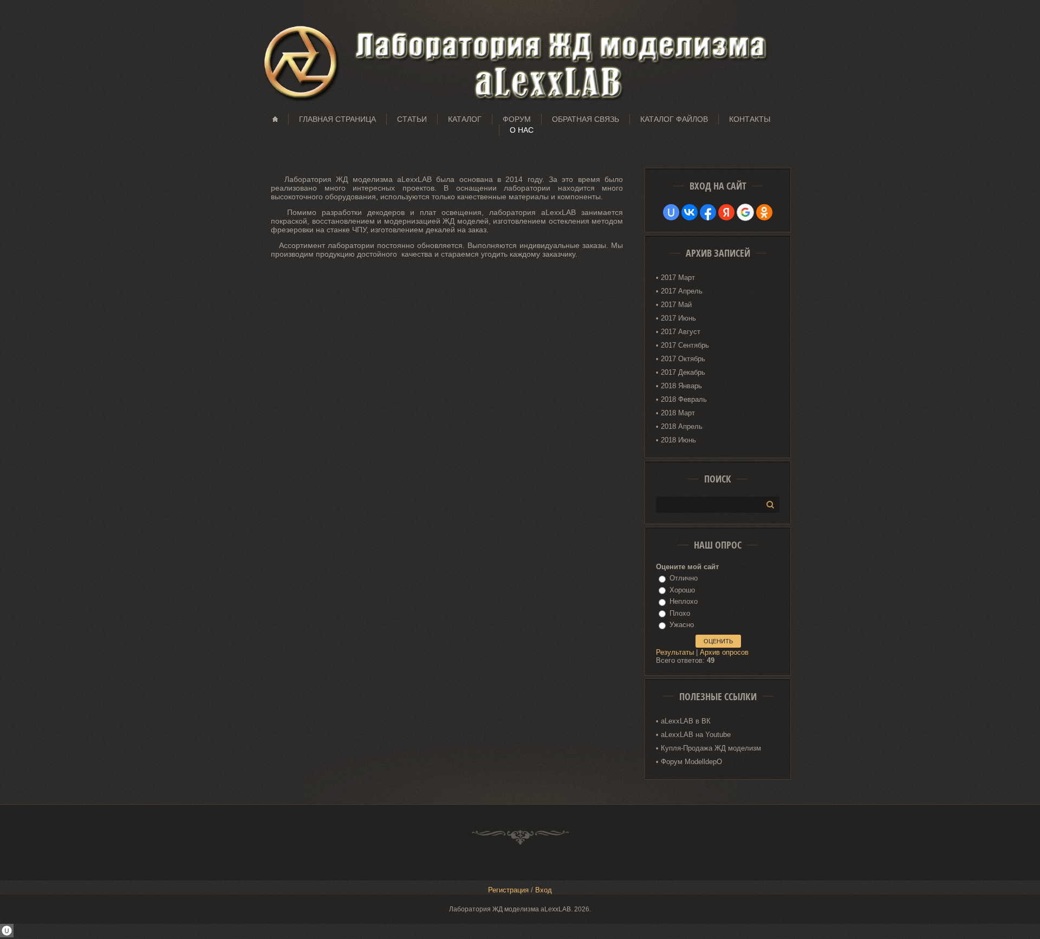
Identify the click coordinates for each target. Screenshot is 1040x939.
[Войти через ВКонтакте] (689, 212)
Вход (543, 890)
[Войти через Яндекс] (726, 212)
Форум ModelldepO (691, 762)
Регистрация (508, 890)
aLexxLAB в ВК (686, 721)
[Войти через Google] (745, 212)
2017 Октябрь (683, 359)
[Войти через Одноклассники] (764, 212)
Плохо (680, 613)
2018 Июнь (678, 440)
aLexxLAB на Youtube (696, 735)
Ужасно (682, 625)
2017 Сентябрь (685, 345)
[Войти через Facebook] (708, 212)
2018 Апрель (682, 426)
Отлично (684, 578)
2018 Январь (681, 386)
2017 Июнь (678, 318)
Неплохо (684, 601)
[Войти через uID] (671, 212)
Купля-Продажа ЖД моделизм (711, 748)
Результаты (675, 652)
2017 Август (680, 332)
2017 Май (676, 305)
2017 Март (678, 277)
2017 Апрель (682, 291)
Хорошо (682, 590)
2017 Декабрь (683, 372)
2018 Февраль (684, 399)
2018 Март (678, 413)
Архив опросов (724, 652)
